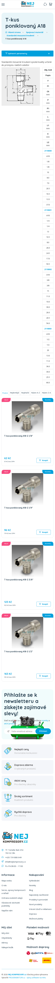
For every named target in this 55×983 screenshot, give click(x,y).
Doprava (33, 914)
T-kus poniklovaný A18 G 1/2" (18, 651)
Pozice (5, 393)
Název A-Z (35, 392)
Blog (31, 890)
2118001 (48, 210)
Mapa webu (7, 880)
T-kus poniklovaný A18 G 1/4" (18, 507)
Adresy (5, 942)
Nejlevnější (14, 392)
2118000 (48, 151)
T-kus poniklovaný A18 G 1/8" (18, 436)
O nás (4, 885)
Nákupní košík (7, 947)
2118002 (48, 269)
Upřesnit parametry (28, 53)
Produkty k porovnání (38, 899)
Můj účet (5, 933)
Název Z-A (46, 392)
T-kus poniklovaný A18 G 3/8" (18, 579)
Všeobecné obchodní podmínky (11, 904)
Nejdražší (25, 392)
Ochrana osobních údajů (12, 898)
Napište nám (7, 910)
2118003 (48, 328)
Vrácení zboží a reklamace (40, 909)
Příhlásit (43, 731)
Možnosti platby (36, 918)
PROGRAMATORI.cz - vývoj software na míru (27, 977)
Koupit (45, 460)
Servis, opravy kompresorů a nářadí (13, 891)
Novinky (32, 885)
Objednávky (7, 938)
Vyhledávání (34, 880)
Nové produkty (35, 904)
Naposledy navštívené (38, 895)
